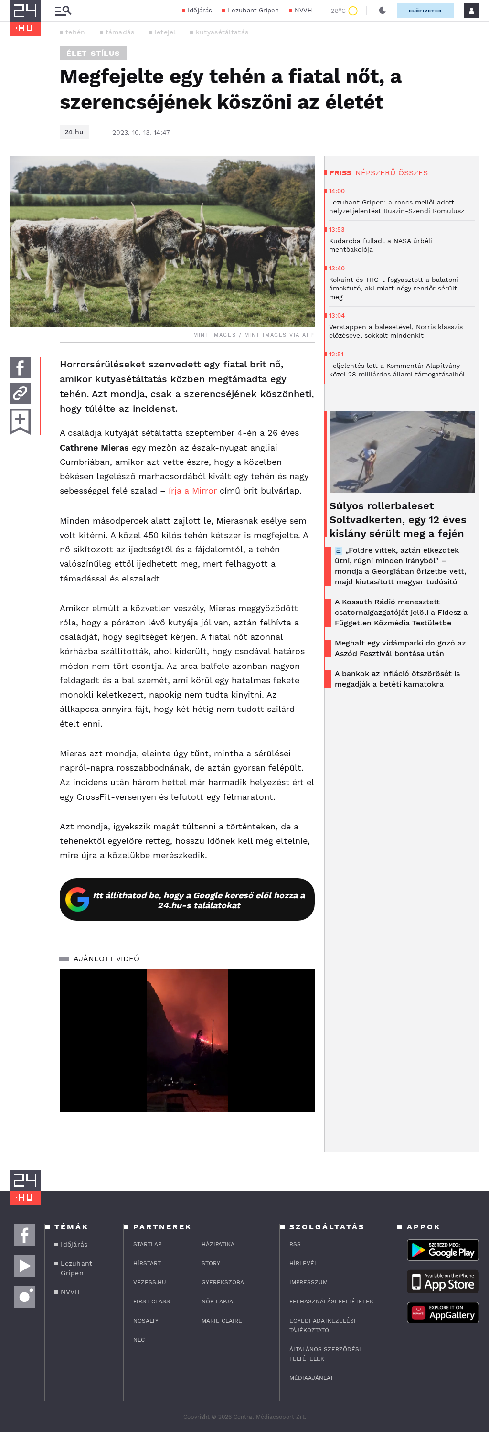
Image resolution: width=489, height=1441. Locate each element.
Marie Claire (222, 1320)
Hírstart (147, 1263)
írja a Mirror (193, 490)
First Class (151, 1301)
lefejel (165, 32)
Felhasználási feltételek (331, 1301)
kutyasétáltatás (222, 32)
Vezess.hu (149, 1282)
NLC (139, 1339)
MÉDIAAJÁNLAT (311, 1378)
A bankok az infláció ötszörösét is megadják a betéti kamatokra (397, 678)
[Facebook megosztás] (20, 367)
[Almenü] (63, 11)
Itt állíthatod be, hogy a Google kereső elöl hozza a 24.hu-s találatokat (199, 900)
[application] (187, 1040)
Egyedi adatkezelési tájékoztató (322, 1325)
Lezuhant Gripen (253, 10)
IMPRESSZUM (308, 1282)
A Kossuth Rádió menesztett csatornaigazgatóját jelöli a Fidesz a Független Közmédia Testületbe (401, 612)
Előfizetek (425, 10)
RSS (295, 1244)
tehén (75, 32)
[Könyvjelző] (20, 422)
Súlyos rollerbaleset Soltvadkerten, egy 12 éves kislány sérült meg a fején (398, 519)
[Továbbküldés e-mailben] (20, 393)
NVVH (303, 10)
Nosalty (146, 1320)
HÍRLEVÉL (303, 1263)
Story (211, 1263)
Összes (413, 172)
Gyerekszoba (223, 1282)
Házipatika (218, 1244)
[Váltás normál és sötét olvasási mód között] (382, 10)
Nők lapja (217, 1301)
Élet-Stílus (93, 53)
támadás (120, 32)
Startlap (147, 1244)
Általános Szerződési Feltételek (325, 1354)
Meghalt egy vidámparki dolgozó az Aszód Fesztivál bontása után (400, 648)
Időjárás (200, 10)
